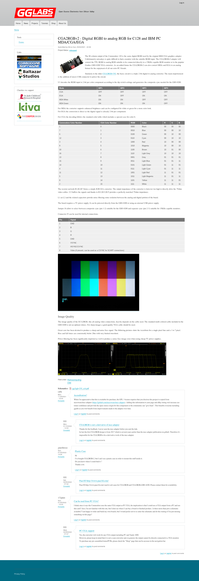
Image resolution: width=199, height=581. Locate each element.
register (83, 414)
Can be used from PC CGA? (86, 501)
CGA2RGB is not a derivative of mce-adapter (99, 424)
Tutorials (44, 23)
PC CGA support (86, 530)
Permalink (61, 401)
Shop (53, 23)
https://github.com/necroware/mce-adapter (109, 402)
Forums (21, 42)
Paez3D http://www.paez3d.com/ (94, 480)
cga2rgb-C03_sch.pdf (80, 388)
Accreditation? (80, 395)
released (73, 50)
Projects (35, 23)
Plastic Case (80, 451)
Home (18, 23)
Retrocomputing (74, 379)
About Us (62, 23)
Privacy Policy (19, 574)
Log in (181, 2)
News (26, 23)
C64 (69, 382)
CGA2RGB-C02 (109, 73)
